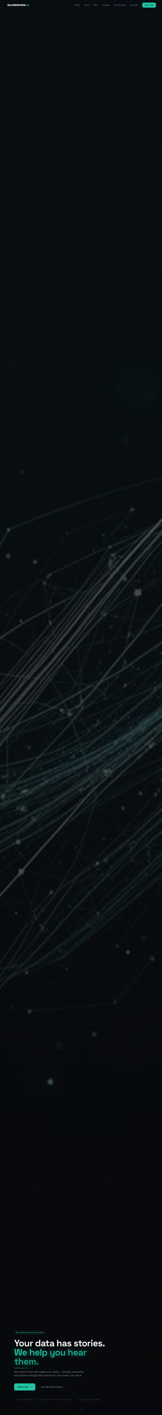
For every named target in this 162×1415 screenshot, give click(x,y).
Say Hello (134, 5)
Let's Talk (149, 5)
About (86, 5)
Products (106, 5)
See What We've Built (51, 1387)
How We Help (120, 5)
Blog (96, 5)
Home (77, 5)
